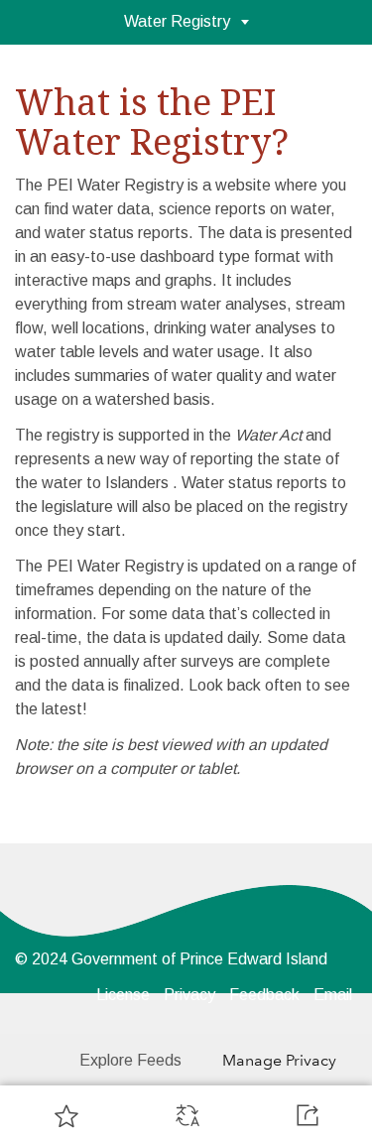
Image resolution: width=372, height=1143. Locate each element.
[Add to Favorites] (66, 1115)
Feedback (264, 994)
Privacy (189, 994)
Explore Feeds (130, 1060)
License (123, 994)
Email (332, 994)
